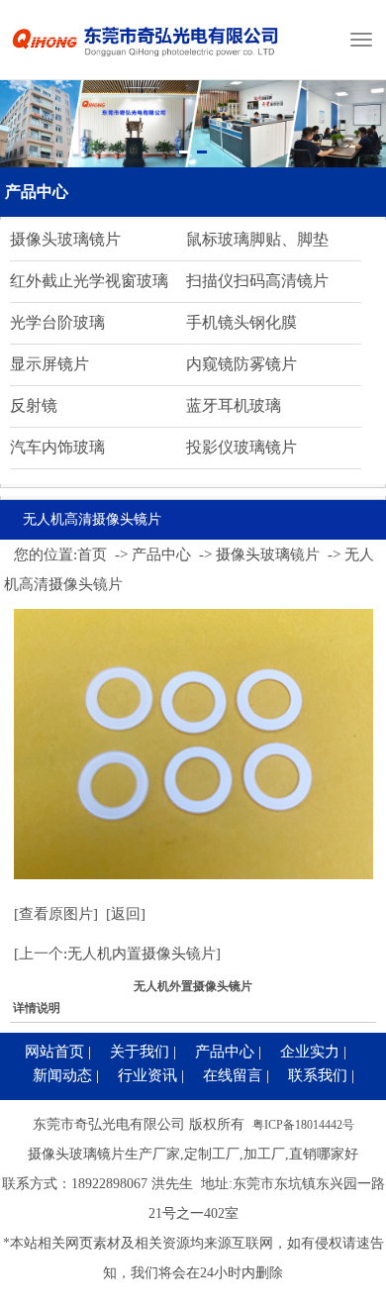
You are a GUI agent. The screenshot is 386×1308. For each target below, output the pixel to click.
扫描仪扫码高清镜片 (257, 280)
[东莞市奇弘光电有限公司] (146, 64)
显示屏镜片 (49, 363)
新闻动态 (62, 1075)
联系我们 (317, 1075)
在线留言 (232, 1075)
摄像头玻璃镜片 (65, 239)
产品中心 (36, 191)
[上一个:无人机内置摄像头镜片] (117, 953)
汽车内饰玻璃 (57, 447)
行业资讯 (147, 1075)
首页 (92, 554)
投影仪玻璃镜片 (241, 447)
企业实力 (309, 1051)
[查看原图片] (56, 914)
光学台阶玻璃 (57, 322)
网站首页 (54, 1051)
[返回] (125, 914)
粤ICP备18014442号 (303, 1125)
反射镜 (33, 405)
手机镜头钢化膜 (241, 322)
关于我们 (139, 1051)
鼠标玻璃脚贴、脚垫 (257, 239)
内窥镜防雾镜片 (241, 363)
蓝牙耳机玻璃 (233, 405)
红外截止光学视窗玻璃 (89, 280)
